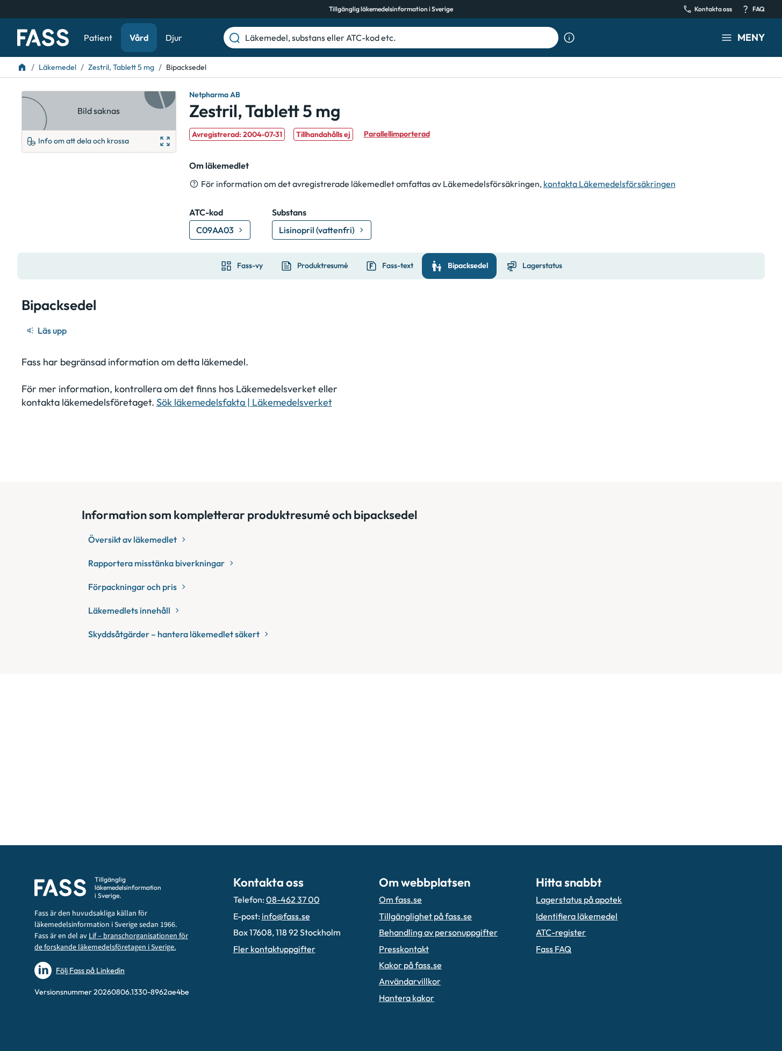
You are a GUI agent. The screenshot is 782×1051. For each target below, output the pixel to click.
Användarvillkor (410, 981)
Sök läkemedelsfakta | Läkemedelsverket (244, 402)
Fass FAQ (553, 949)
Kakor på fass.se (410, 965)
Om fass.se (400, 899)
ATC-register (561, 932)
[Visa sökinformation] (569, 37)
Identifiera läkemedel (577, 916)
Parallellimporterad (397, 134)
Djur (174, 37)
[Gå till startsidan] (43, 37)
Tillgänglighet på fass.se (425, 916)
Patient (98, 37)
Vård (139, 37)
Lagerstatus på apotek (579, 899)
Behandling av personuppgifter (438, 932)
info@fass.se (286, 916)
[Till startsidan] (22, 67)
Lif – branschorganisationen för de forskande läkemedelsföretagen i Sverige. (111, 942)
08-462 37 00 (293, 899)
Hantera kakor (406, 997)
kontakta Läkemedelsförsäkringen (609, 183)
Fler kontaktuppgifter (274, 949)
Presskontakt (404, 949)
